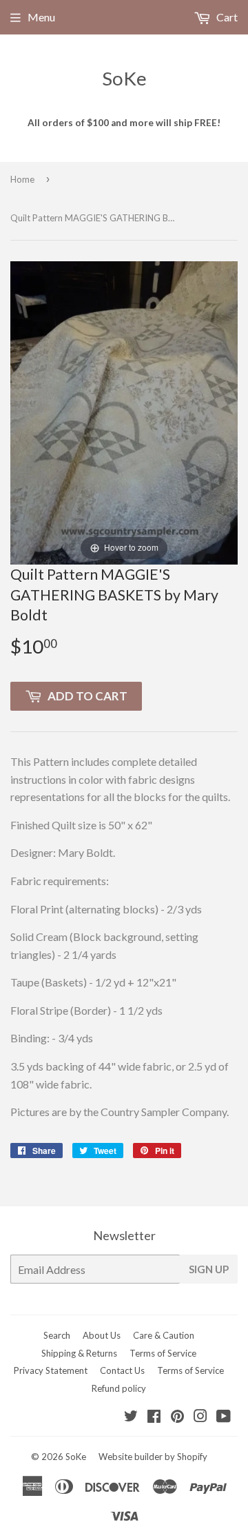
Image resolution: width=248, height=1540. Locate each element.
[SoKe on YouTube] (223, 1417)
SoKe (124, 78)
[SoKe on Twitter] (131, 1417)
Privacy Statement (50, 1370)
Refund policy (119, 1388)
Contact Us (122, 1370)
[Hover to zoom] (124, 411)
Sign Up (209, 1269)
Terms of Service (163, 1353)
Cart (226, 16)
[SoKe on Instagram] (200, 1417)
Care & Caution (163, 1335)
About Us (102, 1335)
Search (56, 1335)
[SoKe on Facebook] (154, 1417)
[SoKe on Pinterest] (177, 1417)
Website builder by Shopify (153, 1456)
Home (22, 179)
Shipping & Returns (79, 1353)
